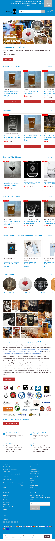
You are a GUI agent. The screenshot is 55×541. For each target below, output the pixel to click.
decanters (15, 351)
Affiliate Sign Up (34, 485)
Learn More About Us (11, 423)
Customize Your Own (8, 506)
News (31, 487)
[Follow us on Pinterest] (12, 522)
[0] (51, 11)
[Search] (43, 11)
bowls (24, 351)
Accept (47, 536)
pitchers (20, 351)
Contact (5, 509)
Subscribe (35, 508)
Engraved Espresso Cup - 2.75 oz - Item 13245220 (32, 222)
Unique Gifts (6, 502)
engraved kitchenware (20, 353)
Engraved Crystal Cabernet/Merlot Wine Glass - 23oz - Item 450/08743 (12, 183)
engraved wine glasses (38, 349)
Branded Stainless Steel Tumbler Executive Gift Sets (31, 263)
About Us (32, 478)
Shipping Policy (34, 473)
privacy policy (29, 537)
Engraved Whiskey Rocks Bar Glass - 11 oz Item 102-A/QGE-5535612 (12, 137)
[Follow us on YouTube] (15, 522)
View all (50, 66)
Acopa (25, 180)
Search (32, 480)
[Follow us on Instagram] (9, 522)
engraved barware (8, 353)
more (40, 351)
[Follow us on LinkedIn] (17, 522)
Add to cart (13, 102)
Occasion (5, 500)
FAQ (31, 467)
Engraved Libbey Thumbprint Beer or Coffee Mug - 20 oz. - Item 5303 (12, 223)
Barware (5, 495)
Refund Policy (34, 469)
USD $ (5, 515)
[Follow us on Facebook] (4, 522)
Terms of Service (34, 471)
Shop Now (8, 59)
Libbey (26, 89)
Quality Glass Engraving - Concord (11, 259)
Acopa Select (7, 89)
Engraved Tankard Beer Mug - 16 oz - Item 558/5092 (32, 92)
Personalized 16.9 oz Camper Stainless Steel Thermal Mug (11, 262)
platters (29, 351)
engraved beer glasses (25, 349)
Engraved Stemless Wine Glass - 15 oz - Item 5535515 (32, 183)
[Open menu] (3, 11)
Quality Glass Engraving (11, 133)
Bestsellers (6, 504)
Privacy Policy (34, 476)
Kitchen (5, 497)
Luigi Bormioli (8, 180)
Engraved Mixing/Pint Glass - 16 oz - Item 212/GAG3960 (12, 92)
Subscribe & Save (48, 4)
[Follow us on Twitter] (7, 522)
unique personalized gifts (34, 353)
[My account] (48, 11)
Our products (8, 379)
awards (34, 351)
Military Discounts (35, 483)
